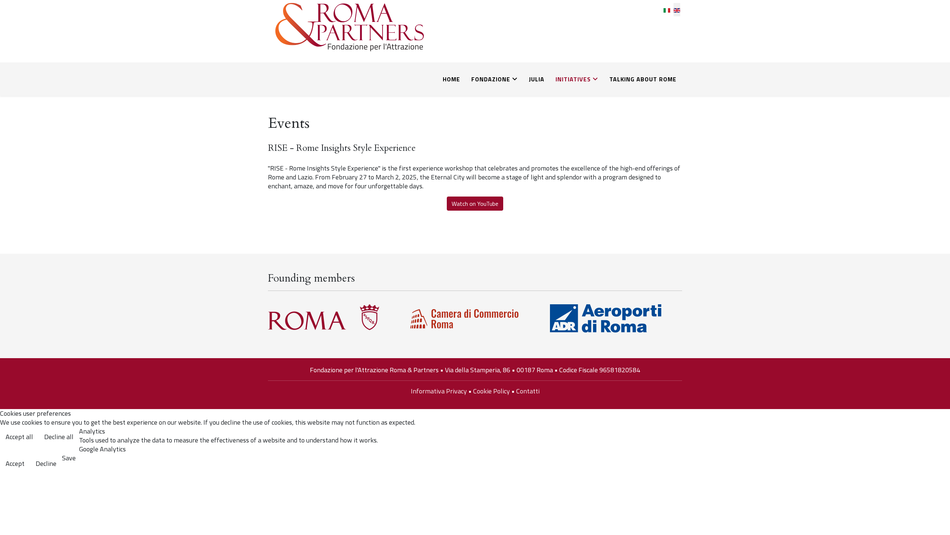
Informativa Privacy (439, 391)
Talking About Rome (643, 79)
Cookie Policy (491, 391)
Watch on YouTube (475, 203)
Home (451, 79)
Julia (536, 79)
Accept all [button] (19, 437)
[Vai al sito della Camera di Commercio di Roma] (475, 319)
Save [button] (69, 458)
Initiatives (573, 79)
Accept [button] (15, 463)
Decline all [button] (58, 437)
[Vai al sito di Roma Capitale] (334, 317)
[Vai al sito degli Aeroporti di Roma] (616, 318)
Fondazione (490, 79)
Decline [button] (46, 463)
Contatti (528, 391)
